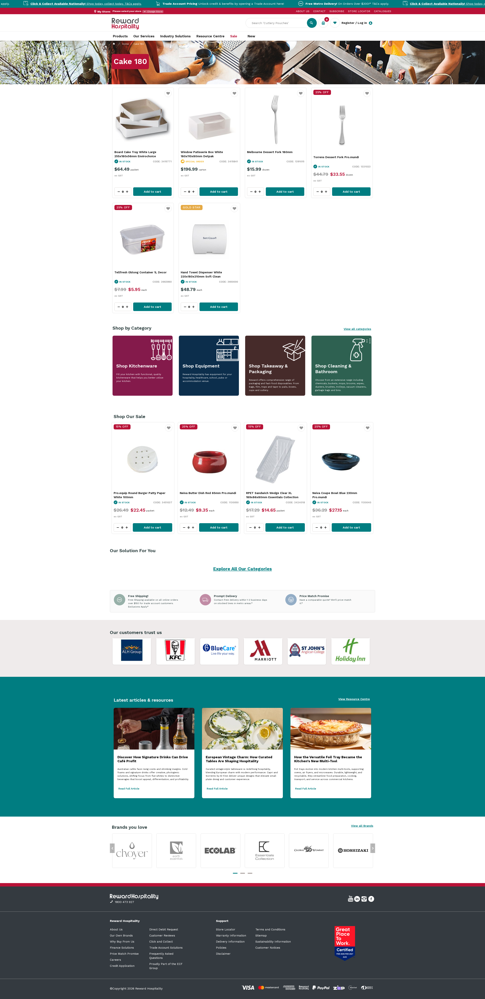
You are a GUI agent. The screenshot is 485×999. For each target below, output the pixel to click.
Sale (233, 36)
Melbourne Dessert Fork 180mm (270, 152)
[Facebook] (371, 899)
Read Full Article (128, 788)
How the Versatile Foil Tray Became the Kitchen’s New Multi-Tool (328, 759)
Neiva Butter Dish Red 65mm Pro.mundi (141, 493)
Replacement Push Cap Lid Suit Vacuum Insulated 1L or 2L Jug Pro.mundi (341, 495)
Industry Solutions (175, 36)
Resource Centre (210, 36)
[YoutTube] (351, 899)
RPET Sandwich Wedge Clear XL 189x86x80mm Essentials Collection (206, 495)
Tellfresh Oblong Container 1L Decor (140, 272)
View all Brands (362, 826)
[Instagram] (364, 899)
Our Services (143, 36)
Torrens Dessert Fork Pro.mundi (336, 157)
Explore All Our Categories (242, 568)
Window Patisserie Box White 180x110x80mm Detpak (202, 154)
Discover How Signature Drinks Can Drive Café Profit (152, 759)
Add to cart (152, 191)
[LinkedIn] (357, 899)
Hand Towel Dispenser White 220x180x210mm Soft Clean (201, 274)
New (251, 36)
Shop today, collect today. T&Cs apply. (406, 3)
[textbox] (279, 23)
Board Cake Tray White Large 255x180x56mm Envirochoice (135, 154)
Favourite (168, 96)
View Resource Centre (354, 699)
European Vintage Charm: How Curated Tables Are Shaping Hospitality (239, 759)
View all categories (357, 329)
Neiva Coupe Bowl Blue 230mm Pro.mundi (268, 495)
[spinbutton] (122, 527)
